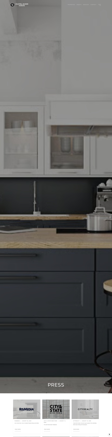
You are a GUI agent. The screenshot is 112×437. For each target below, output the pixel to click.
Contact (93, 4)
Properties (71, 4)
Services (86, 4)
